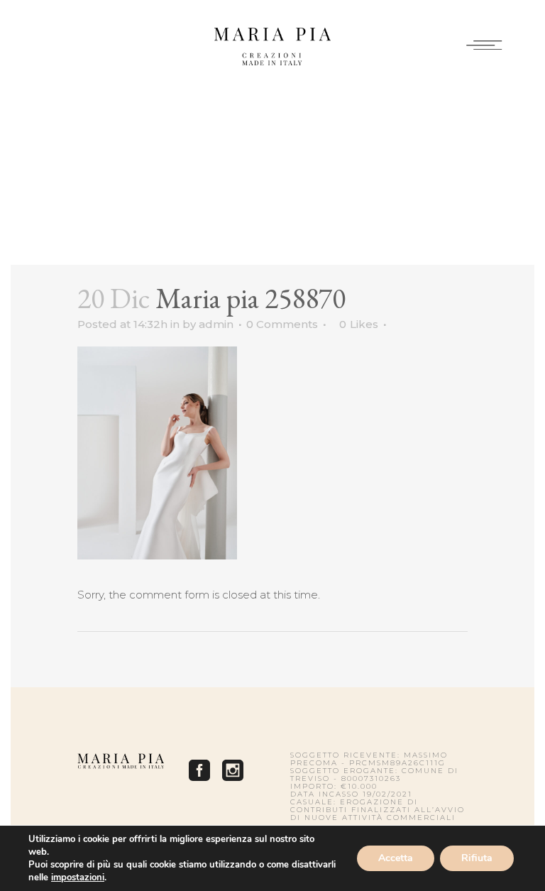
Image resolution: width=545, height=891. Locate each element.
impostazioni (77, 877)
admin (216, 324)
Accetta (395, 858)
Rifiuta (476, 858)
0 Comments (282, 324)
